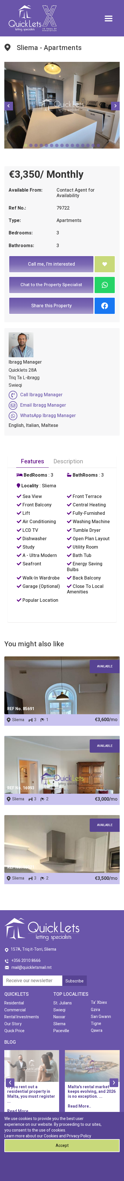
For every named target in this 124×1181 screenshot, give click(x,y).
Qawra (96, 1031)
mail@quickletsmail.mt (32, 968)
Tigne (96, 1024)
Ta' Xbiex (99, 1002)
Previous (8, 106)
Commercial (15, 1010)
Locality (29, 486)
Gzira (95, 1010)
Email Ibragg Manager (43, 405)
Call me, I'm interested (51, 264)
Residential (14, 1003)
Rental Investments (21, 1017)
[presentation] (10, 1082)
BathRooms (85, 475)
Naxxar (59, 1017)
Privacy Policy (79, 1136)
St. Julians (62, 1003)
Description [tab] (68, 461)
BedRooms (34, 475)
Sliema (59, 1024)
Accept (62, 1146)
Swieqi (59, 1010)
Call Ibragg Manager (41, 394)
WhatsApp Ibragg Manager (48, 415)
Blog (10, 1042)
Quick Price (14, 1031)
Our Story (13, 1024)
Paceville (61, 1031)
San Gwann (101, 1017)
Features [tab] (32, 461)
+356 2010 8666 (26, 961)
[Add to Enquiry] (104, 264)
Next (115, 106)
